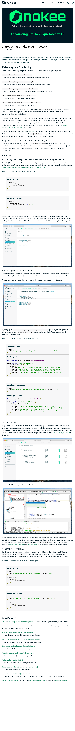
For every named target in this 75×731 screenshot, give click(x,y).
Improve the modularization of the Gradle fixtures (18, 646)
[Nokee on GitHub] (73, 3)
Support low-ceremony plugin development (16, 674)
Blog (51, 2)
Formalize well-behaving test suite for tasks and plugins (21, 667)
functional (32, 131)
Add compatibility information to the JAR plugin (17, 632)
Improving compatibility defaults (17, 270)
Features (7, 155)
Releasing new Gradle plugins (18, 67)
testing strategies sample (61, 433)
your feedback (32, 545)
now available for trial (16, 545)
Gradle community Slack (37, 681)
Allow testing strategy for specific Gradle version (18, 653)
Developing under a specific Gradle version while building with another (34, 159)
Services (61, 2)
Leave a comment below (10, 681)
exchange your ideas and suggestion (21, 622)
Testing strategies (10, 422)
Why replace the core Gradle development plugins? (25, 140)
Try (3, 622)
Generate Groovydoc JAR (13, 548)
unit (24, 131)
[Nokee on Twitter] (68, 2)
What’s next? (9, 618)
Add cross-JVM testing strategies (13, 660)
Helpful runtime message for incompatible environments (21, 639)
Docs (42, 2)
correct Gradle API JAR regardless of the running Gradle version (23, 167)
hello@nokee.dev (61, 681)
